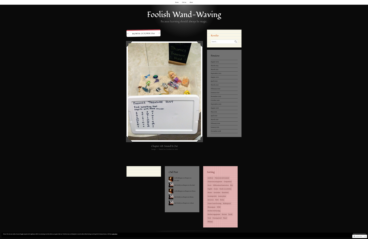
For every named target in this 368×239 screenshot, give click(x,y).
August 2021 (215, 77)
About (191, 2)
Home (177, 2)
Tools (209, 218)
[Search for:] (224, 42)
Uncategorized (217, 218)
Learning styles (212, 196)
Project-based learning (214, 203)
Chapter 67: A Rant (188, 203)
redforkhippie (178, 178)
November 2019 (216, 96)
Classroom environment (222, 178)
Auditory (210, 178)
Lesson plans (222, 196)
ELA (231, 185)
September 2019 (216, 104)
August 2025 (215, 62)
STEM (219, 207)
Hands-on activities (225, 189)
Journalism (217, 192)
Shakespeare (227, 203)
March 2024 (214, 66)
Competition (227, 182)
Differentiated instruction (221, 185)
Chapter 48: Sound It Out (164, 146)
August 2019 (215, 108)
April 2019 (214, 116)
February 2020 (215, 89)
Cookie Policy (114, 234)
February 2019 (215, 123)
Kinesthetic (225, 192)
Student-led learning (214, 211)
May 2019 (214, 112)
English (210, 189)
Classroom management (215, 182)
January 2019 (215, 127)
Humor (210, 192)
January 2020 (215, 93)
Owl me (184, 2)
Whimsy (210, 222)
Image (153, 149)
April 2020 (214, 81)
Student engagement (214, 214)
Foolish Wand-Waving (184, 14)
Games (216, 189)
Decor (209, 185)
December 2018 (216, 131)
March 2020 (215, 85)
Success (224, 214)
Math (217, 200)
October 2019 (215, 100)
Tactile (230, 214)
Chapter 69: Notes (190, 191)
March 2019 (214, 119)
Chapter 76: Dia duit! (189, 185)
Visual (225, 218)
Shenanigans (211, 207)
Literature (211, 200)
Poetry (222, 200)
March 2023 (214, 69)
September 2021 (216, 73)
